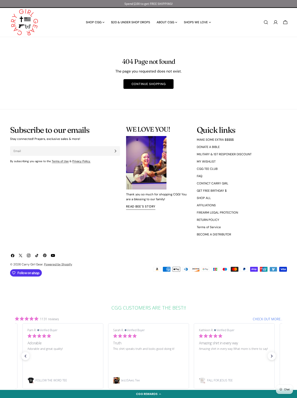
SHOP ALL (204, 198)
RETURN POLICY (208, 220)
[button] (148, 394)
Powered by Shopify (58, 264)
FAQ (199, 176)
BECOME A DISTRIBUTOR (214, 234)
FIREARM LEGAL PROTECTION (217, 213)
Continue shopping (149, 84)
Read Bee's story (140, 206)
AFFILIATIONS (206, 205)
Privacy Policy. (81, 161)
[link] (62, 380)
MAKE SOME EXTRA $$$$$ (215, 140)
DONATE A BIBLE (208, 147)
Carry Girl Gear (32, 264)
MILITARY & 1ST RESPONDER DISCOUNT (224, 154)
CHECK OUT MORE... (267, 319)
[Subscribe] (115, 151)
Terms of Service (209, 227)
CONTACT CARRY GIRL (212, 183)
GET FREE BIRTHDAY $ (212, 191)
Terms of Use (60, 161)
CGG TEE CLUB (207, 169)
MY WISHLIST (206, 162)
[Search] (266, 22)
